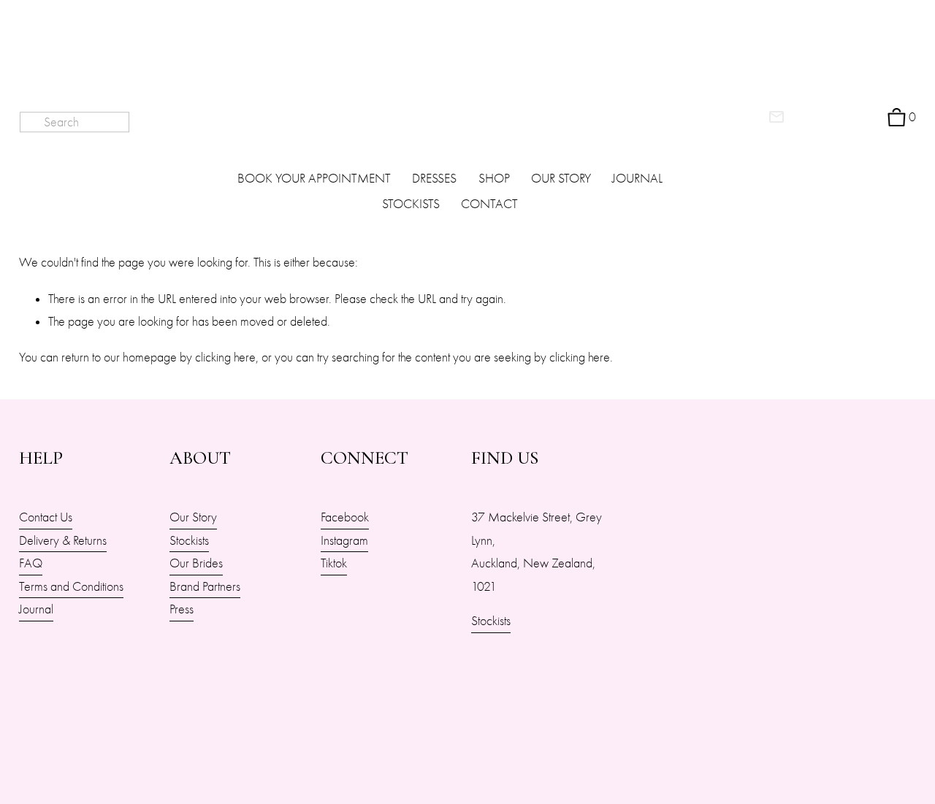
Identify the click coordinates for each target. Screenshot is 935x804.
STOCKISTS (411, 203)
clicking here (225, 357)
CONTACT (489, 203)
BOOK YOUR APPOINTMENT (314, 178)
